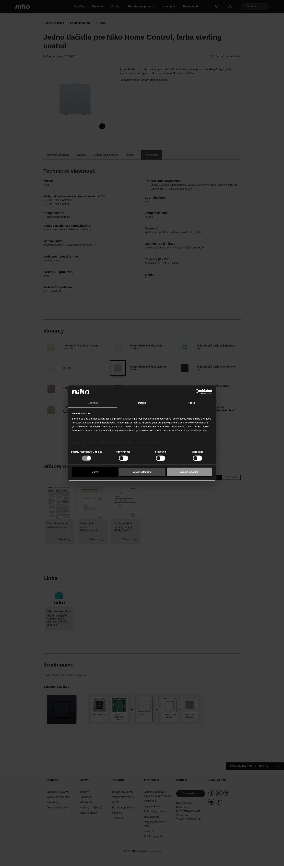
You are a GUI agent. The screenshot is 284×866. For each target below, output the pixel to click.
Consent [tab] (93, 402)
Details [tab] (142, 402)
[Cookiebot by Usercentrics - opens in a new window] (198, 391)
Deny (95, 471)
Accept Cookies (189, 471)
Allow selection (142, 471)
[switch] (123, 458)
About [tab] (191, 402)
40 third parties (97, 442)
